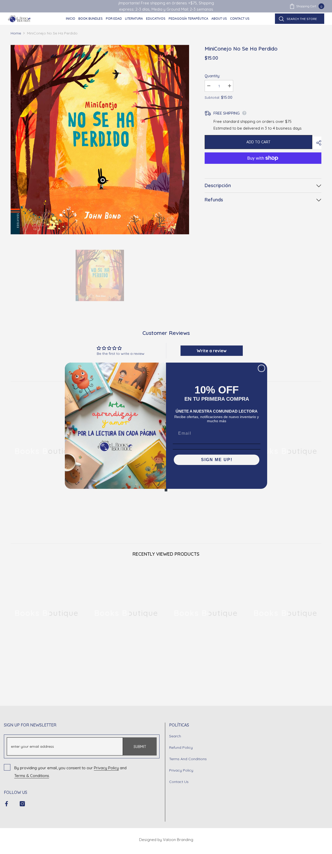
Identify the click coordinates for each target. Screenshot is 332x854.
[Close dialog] (261, 368)
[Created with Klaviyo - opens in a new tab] (166, 490)
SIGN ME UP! (216, 459)
